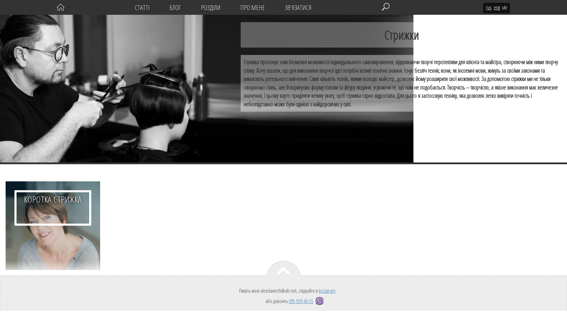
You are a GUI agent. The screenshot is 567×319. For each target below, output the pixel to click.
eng (497, 7)
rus (489, 7)
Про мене (252, 7)
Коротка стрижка (53, 225)
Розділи (211, 7)
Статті (142, 7)
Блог (175, 7)
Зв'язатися (298, 7)
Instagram (327, 290)
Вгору (283, 274)
